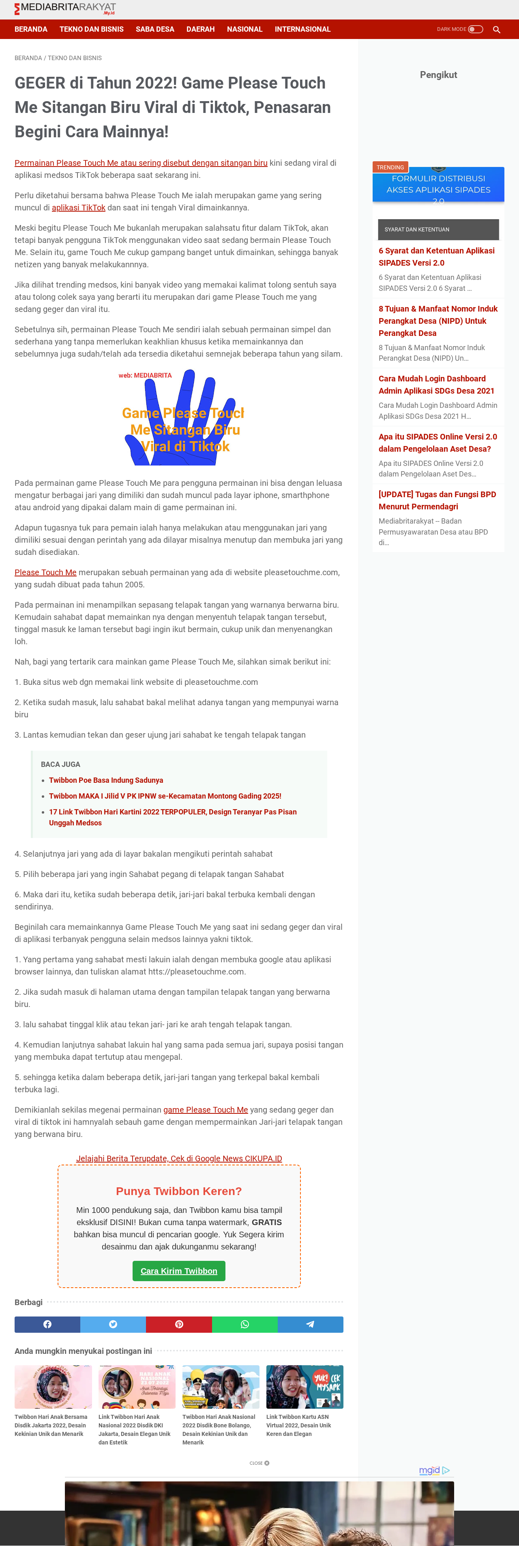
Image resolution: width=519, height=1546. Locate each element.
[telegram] (310, 1324)
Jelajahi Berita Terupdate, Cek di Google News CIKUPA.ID (179, 1158)
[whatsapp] (245, 1324)
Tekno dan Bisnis (92, 29)
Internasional (303, 29)
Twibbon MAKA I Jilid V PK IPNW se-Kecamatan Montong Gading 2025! (165, 796)
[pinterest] (179, 1324)
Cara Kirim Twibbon (179, 1271)
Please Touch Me (46, 572)
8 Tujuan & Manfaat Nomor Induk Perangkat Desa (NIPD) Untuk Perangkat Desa (438, 321)
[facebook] (47, 1324)
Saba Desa (155, 29)
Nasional (245, 29)
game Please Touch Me (205, 1110)
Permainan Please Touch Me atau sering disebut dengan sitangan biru (141, 163)
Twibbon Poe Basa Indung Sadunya (106, 780)
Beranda (31, 29)
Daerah (201, 29)
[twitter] (113, 1324)
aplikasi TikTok (78, 207)
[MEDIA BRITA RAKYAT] (70, 9)
